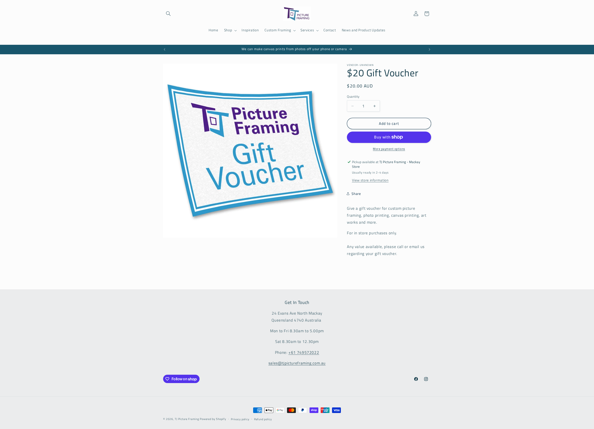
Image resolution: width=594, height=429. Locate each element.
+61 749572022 (303, 352)
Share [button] (356, 193)
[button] (168, 13)
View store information (370, 180)
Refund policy (263, 419)
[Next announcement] (429, 49)
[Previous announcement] (164, 49)
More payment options (389, 149)
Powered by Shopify (213, 419)
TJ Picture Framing (187, 419)
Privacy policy (240, 419)
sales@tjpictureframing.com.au (297, 363)
